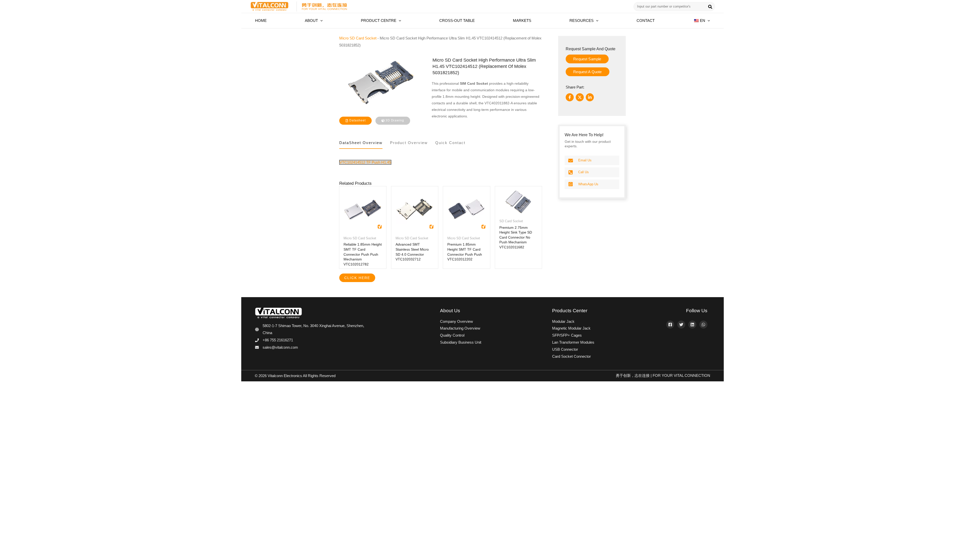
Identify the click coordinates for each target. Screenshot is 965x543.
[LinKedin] (692, 325)
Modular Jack (563, 321)
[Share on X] (580, 97)
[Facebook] (670, 325)
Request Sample (587, 59)
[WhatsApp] (703, 325)
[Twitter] (681, 325)
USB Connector (565, 349)
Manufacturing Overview (460, 328)
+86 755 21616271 (278, 340)
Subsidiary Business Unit (460, 342)
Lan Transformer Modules (573, 342)
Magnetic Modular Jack (571, 328)
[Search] (710, 7)
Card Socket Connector (571, 356)
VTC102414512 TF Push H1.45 (365, 162)
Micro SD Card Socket (357, 38)
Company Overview (456, 321)
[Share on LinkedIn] (590, 97)
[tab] (360, 144)
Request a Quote (587, 72)
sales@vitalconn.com (280, 347)
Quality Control (452, 335)
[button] (320, 20)
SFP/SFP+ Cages (567, 335)
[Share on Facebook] (570, 97)
